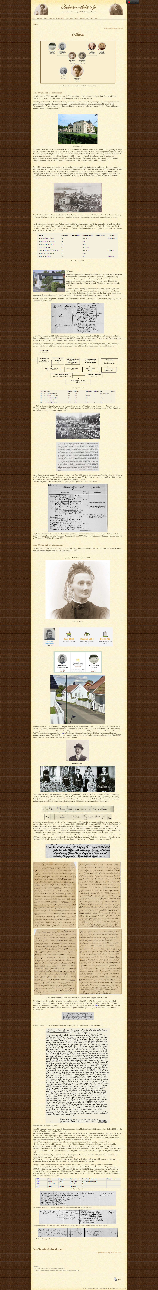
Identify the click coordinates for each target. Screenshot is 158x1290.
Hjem (33, 18)
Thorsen (45, 18)
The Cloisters (122, 1288)
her (40, 728)
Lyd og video (69, 18)
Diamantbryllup (84, 18)
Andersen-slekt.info (78, 7)
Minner (76, 18)
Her (96, 1005)
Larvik (92, 18)
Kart (96, 18)
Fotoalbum (61, 18)
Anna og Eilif (53, 18)
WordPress (109, 1288)
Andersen (39, 18)
